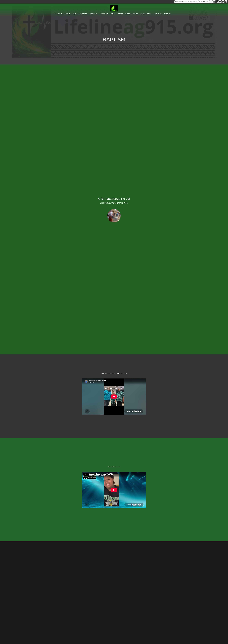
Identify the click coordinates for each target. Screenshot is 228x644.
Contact (104, 14)
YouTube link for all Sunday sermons (186, 1)
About (67, 14)
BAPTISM (167, 14)
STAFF (113, 14)
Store (120, 14)
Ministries (83, 14)
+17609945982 (203, 1)
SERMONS (93, 14)
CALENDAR (157, 14)
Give (74, 14)
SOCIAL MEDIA (145, 14)
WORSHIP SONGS (131, 14)
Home (60, 14)
